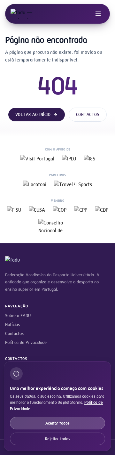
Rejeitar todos (57, 439)
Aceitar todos (57, 423)
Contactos (88, 114)
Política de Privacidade (26, 342)
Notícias (12, 324)
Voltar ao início (32, 114)
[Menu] (98, 13)
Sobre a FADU (18, 315)
